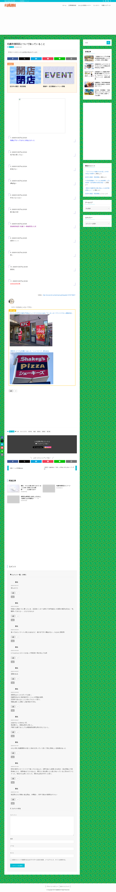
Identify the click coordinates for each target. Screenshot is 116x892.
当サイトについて (65, 886)
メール (12, 846)
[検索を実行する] (108, 42)
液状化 (38, 431)
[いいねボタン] (11, 390)
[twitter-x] (103, 1)
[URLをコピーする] (71, 58)
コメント (13, 815)
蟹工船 (48, 431)
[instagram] (106, 1)
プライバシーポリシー (52, 886)
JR (18, 431)
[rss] (108, 1)
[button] (12, 58)
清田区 (43, 431)
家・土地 (11, 47)
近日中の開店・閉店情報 (92, 177)
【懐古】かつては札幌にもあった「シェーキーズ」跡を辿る (29, 351)
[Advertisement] (58, 22)
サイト (12, 853)
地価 (34, 431)
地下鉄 (30, 431)
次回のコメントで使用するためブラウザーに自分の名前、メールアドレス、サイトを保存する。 (39, 859)
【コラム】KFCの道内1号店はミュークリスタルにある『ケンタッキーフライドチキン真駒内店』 (41, 313)
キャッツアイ (23, 431)
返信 (13, 597)
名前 (11, 839)
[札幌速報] (10, 5)
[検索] (110, 1)
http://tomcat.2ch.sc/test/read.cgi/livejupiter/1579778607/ (59, 295)
